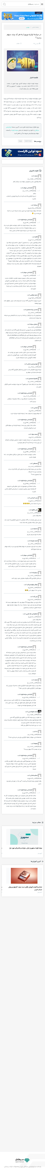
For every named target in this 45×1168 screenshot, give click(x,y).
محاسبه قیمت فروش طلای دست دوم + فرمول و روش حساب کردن (24, 876)
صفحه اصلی (35, 27)
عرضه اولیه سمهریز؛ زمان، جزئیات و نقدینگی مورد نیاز (24, 837)
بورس (27, 27)
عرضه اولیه (15, 130)
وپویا (20, 141)
